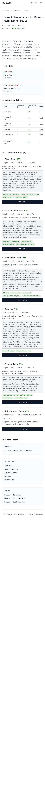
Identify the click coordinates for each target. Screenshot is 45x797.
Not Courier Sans (14, 411)
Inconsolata (8, 135)
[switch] (32, 3)
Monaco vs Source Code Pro (15, 498)
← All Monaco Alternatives (13, 514)
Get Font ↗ (22, 202)
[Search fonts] (36, 3)
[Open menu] (41, 3)
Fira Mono (16, 28)
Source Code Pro (14, 210)
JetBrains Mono (13, 257)
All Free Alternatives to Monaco (18, 451)
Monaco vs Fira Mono (12, 495)
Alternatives (7, 11)
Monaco (18, 11)
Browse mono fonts (35, 514)
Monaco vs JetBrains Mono (14, 502)
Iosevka (7, 129)
